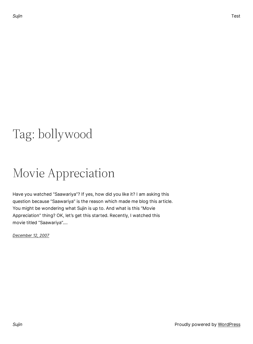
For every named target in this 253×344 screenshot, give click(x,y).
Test (235, 16)
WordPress (229, 324)
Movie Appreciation (64, 172)
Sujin (17, 16)
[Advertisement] (126, 85)
